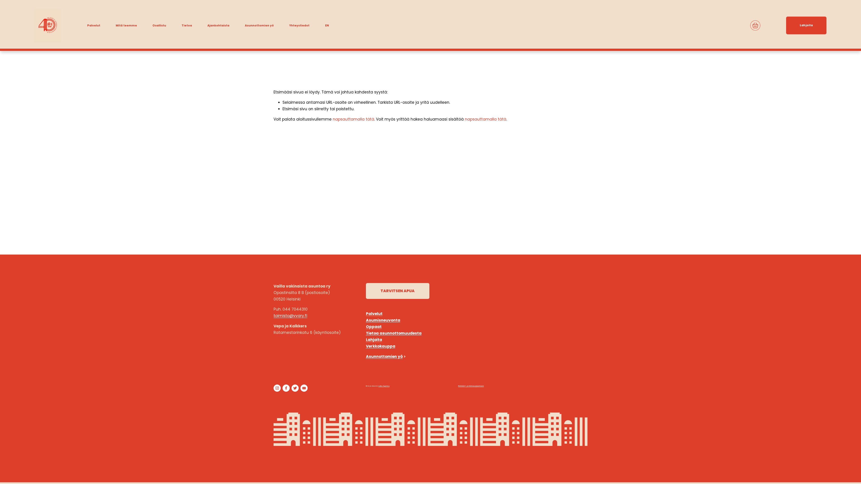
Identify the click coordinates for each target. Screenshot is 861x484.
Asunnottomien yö (259, 25)
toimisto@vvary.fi (290, 315)
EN (327, 25)
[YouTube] (304, 388)
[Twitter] (295, 388)
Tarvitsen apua (397, 291)
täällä (580, 342)
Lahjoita (806, 25)
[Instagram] (277, 388)
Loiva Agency (383, 386)
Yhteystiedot (299, 25)
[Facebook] (286, 388)
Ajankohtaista (218, 25)
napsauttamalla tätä (353, 119)
